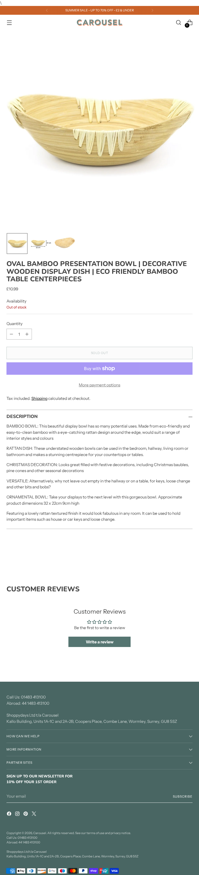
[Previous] (47, 10)
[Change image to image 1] (17, 243)
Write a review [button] (99, 641)
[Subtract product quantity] (11, 334)
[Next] (152, 10)
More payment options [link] (99, 385)
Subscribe (182, 796)
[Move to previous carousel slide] (176, 557)
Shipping (39, 398)
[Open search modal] (178, 22)
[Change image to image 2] (41, 243)
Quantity (14, 323)
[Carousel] (99, 23)
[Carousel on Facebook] (9, 814)
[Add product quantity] (27, 334)
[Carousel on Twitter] (34, 814)
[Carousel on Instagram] (18, 814)
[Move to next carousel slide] (188, 557)
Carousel (39, 833)
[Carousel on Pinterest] (26, 814)
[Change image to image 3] (64, 243)
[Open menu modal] (9, 22)
